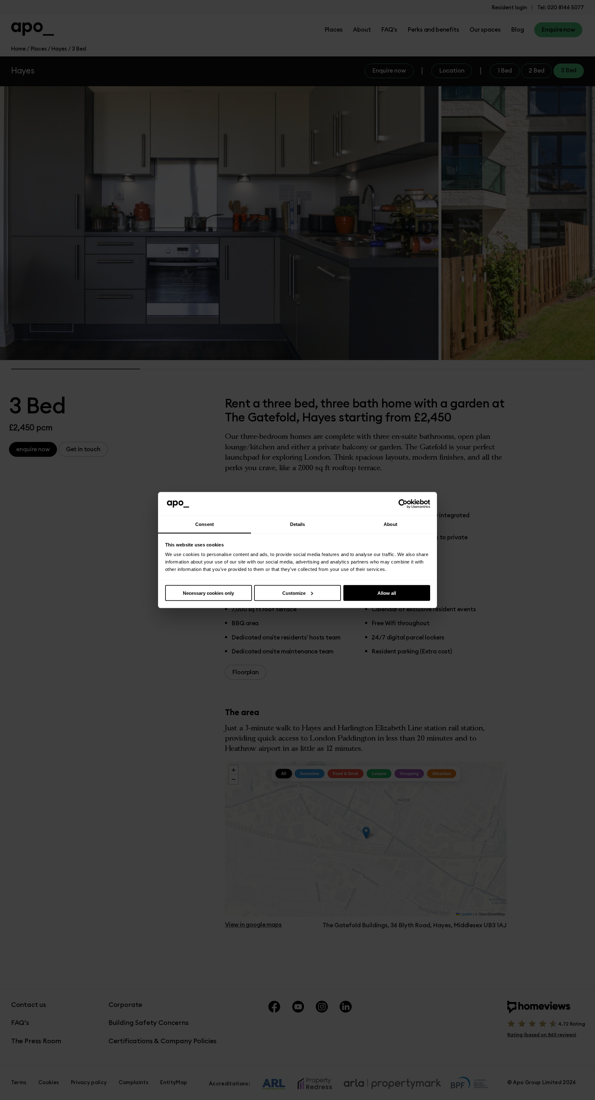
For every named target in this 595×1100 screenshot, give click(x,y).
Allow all (386, 592)
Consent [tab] (204, 524)
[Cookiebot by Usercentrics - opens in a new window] (403, 504)
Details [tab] (297, 524)
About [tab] (390, 524)
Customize (294, 592)
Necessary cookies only (208, 592)
